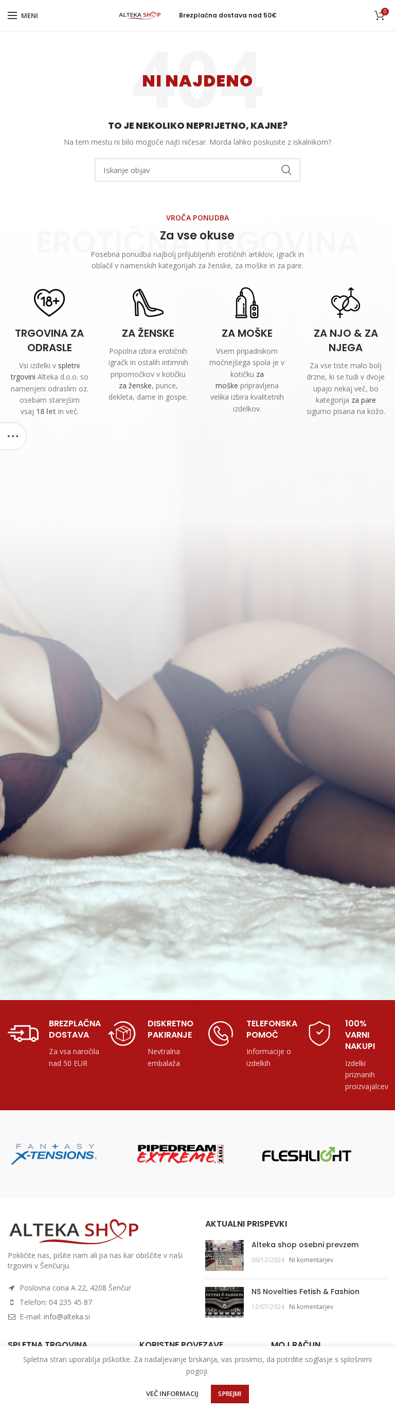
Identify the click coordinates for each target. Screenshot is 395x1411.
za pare (363, 400)
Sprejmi (229, 1393)
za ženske (135, 385)
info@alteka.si (67, 1316)
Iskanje (286, 170)
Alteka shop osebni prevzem (305, 1245)
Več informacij (172, 1393)
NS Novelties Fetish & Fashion (306, 1291)
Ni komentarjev (311, 1259)
